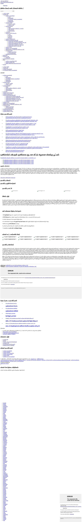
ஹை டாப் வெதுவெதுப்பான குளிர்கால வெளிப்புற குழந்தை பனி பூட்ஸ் (23, 326)
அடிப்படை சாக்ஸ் (11, 23)
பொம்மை (10, 35)
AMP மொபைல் (40, 358)
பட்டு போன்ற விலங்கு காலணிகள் (15, 19)
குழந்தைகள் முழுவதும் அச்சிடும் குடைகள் (17, 42)
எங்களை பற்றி (6, 56)
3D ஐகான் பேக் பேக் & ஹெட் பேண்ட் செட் (14, 131)
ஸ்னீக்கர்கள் (10, 21)
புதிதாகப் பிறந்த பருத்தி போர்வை (17, 361)
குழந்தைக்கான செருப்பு (11, 306)
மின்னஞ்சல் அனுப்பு (5, 363)
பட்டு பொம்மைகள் (12, 53)
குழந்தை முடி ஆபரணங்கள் (11, 48)
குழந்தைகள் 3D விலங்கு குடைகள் (15, 41)
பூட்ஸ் (9, 16)
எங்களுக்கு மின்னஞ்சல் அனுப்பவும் (8, 177)
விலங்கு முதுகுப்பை (12, 51)
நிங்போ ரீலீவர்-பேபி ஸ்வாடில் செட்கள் (13, 63)
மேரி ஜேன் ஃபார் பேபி (11, 316)
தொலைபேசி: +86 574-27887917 (10, 331)
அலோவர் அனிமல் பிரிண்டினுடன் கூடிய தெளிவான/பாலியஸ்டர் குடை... (20, 134)
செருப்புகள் (10, 20)
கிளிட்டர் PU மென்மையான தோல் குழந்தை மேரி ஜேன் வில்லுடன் (22, 321)
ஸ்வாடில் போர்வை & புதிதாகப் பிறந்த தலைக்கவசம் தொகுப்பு (18, 118)
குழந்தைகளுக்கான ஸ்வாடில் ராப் (7, 360)
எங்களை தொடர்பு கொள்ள (8, 58)
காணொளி (8, 57)
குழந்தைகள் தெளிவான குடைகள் (15, 43)
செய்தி (4, 64)
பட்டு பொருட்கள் (9, 50)
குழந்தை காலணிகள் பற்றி (11, 61)
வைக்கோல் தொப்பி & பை (11, 54)
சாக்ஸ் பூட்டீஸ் (11, 25)
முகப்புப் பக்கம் (6, 13)
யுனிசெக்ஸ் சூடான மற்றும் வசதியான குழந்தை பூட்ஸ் (17, 128)
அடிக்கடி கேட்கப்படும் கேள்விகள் (10, 341)
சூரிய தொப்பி (11, 29)
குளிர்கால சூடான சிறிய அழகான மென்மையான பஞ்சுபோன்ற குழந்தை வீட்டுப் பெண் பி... (24, 148)
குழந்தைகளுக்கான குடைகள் (12, 40)
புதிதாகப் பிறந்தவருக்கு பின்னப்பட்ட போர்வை (36, 360)
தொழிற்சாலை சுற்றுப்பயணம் (9, 344)
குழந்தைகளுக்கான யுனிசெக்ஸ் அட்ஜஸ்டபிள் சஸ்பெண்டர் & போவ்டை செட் (21, 121)
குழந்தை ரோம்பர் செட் (7, 110)
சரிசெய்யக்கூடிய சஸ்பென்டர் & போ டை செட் (15, 49)
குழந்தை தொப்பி (9, 26)
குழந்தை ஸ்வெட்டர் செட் (8, 111)
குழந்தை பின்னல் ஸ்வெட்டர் (20, 360)
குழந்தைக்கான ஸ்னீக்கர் (12, 311)
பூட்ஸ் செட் (8, 32)
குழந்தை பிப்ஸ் (9, 47)
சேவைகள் (5, 55)
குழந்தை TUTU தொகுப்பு (11, 33)
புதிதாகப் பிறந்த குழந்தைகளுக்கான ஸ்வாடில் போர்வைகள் (58, 360)
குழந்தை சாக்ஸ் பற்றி (10, 62)
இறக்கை (10, 37)
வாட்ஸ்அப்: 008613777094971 (9, 334)
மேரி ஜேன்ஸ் (10, 18)
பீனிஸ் (9, 27)
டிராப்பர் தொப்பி (11, 30)
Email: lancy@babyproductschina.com (11, 332)
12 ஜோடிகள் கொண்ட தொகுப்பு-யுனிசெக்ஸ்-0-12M (16, 144)
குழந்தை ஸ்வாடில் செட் (10, 39)
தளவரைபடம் (33, 358)
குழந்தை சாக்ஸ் (9, 22)
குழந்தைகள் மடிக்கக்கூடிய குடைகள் (16, 44)
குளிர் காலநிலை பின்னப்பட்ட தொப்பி (15, 28)
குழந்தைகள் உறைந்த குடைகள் (14, 46)
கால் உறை (10, 36)
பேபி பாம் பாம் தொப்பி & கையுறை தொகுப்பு (14, 151)
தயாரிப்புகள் (5, 14)
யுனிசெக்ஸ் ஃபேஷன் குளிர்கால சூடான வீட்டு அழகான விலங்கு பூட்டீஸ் (20, 124)
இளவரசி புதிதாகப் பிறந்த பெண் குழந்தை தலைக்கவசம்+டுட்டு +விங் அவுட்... (22, 138)
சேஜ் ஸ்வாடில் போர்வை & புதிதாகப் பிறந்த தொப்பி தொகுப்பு (18, 141)
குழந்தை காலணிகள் (10, 15)
